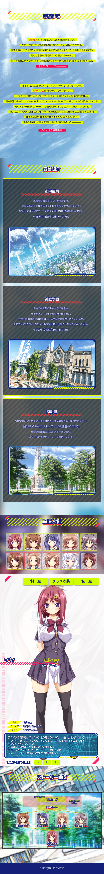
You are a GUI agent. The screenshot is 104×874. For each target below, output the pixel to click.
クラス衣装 (61, 581)
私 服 (86, 581)
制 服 (35, 581)
